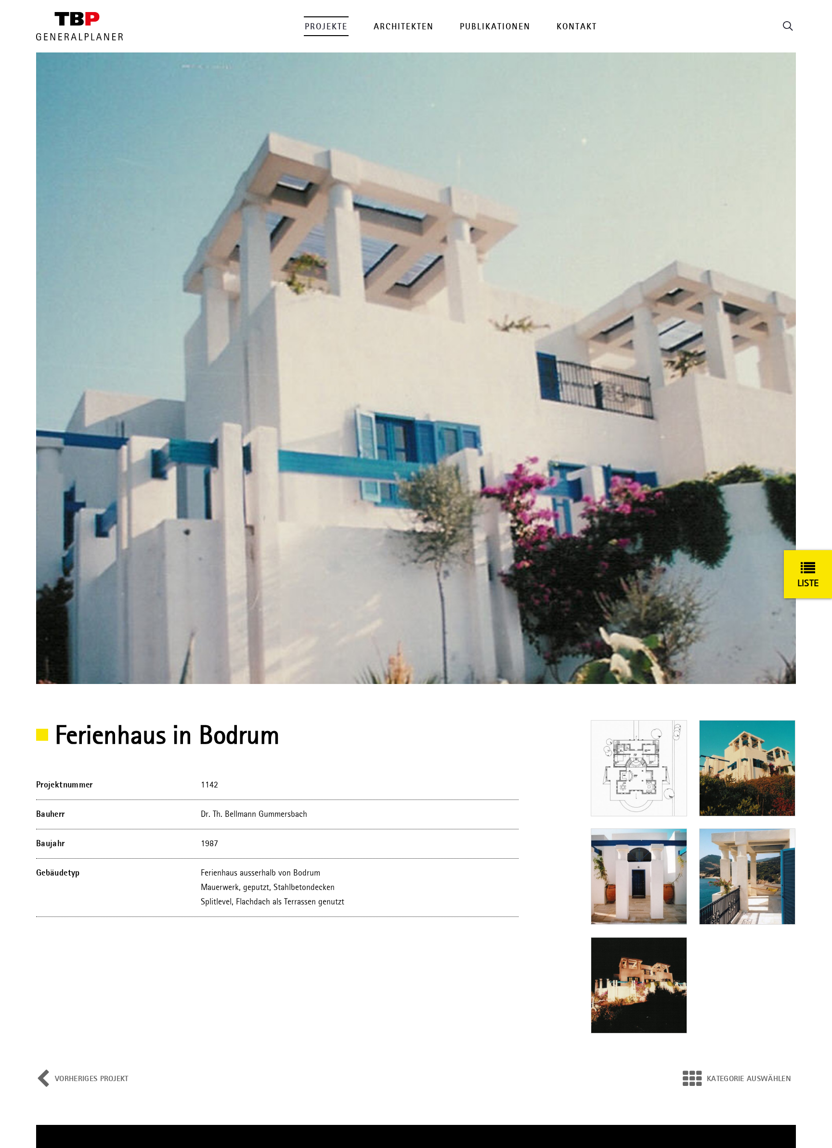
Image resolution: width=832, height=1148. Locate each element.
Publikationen (495, 27)
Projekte (326, 27)
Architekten (404, 27)
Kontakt (577, 27)
